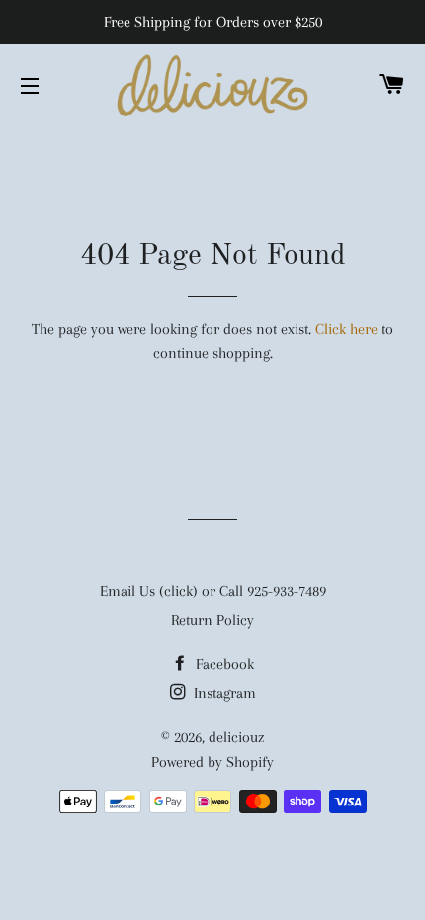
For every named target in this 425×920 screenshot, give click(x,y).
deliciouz (236, 737)
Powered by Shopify (212, 762)
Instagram (223, 693)
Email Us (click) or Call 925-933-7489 (213, 591)
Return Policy (212, 620)
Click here (346, 329)
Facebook (223, 664)
